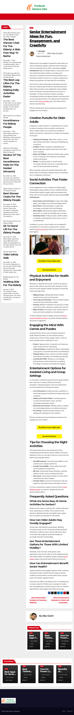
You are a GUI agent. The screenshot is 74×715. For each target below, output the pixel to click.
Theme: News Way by (7, 711)
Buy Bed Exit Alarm (49, 270)
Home (63, 711)
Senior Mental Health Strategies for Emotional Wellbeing (38, 600)
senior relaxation (44, 101)
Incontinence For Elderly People (11, 124)
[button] (71, 16)
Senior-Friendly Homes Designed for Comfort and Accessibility (60, 600)
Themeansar (16, 711)
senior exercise (41, 229)
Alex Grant (41, 51)
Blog (31, 27)
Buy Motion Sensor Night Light (49, 261)
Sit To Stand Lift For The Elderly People (11, 229)
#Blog (49, 53)
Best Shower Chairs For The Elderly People (11, 197)
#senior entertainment (43, 56)
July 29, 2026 (10, 677)
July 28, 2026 (45, 674)
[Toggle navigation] (37, 16)
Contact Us (70, 711)
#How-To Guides (57, 53)
